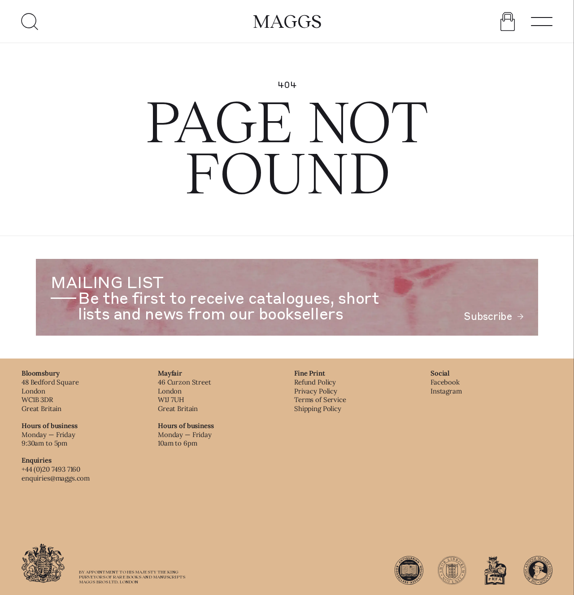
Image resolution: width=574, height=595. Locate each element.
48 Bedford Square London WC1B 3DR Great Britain (50, 395)
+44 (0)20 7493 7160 (51, 469)
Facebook (445, 382)
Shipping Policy (317, 408)
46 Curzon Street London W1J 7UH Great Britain (184, 395)
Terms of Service (320, 399)
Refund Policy (315, 382)
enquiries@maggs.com (56, 478)
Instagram (446, 391)
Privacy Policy (315, 391)
